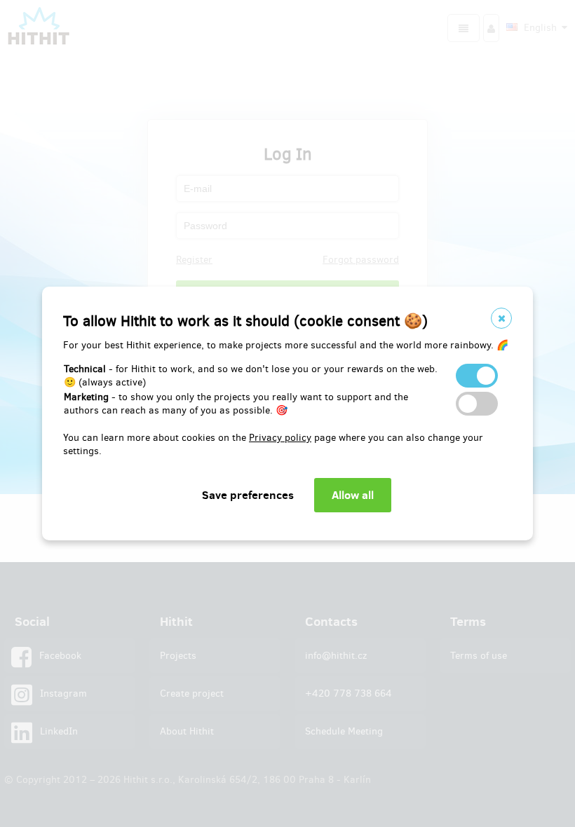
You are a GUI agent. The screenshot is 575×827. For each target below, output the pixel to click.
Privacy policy (280, 437)
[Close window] (501, 318)
